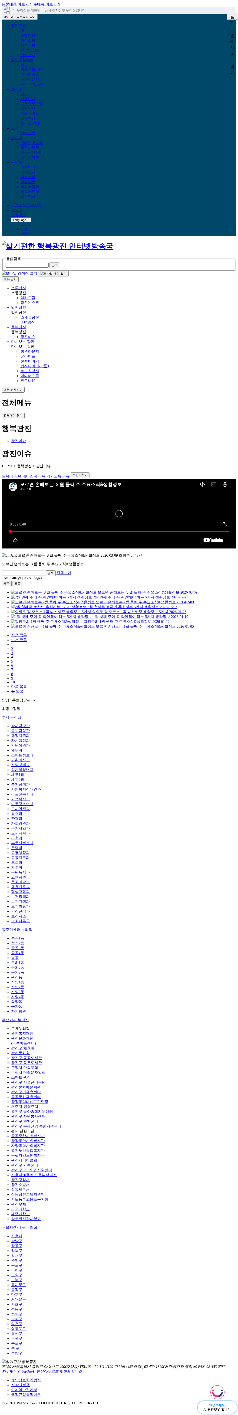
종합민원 (27, 35)
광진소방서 (20, 1185)
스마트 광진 (21, 1077)
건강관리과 (20, 911)
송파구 (16, 1319)
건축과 (16, 838)
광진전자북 (29, 157)
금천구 (16, 1270)
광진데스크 (29, 303)
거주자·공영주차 (24, 1107)
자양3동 (17, 992)
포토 (17, 583)
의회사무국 (20, 921)
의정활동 (27, 182)
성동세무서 (20, 1190)
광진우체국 (20, 1204)
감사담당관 (20, 726)
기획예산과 (20, 760)
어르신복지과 (22, 794)
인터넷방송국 (31, 143)
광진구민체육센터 (26, 1092)
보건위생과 (20, 901)
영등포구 (18, 1329)
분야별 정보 (30, 50)
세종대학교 (20, 1214)
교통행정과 (20, 853)
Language (19, 220)
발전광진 (18, 307)
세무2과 (17, 779)
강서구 (16, 1255)
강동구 (16, 1246)
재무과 (16, 750)
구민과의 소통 (32, 84)
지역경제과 (20, 765)
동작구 (16, 1290)
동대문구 (18, 1285)
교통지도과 (20, 858)
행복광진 (18, 327)
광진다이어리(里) (34, 366)
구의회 (16, 162)
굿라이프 (27, 356)
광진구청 (18, 26)
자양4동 (17, 997)
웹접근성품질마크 (26, 1395)
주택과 (16, 848)
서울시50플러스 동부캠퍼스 (34, 1175)
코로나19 (27, 381)
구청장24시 (29, 79)
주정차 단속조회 (24, 1068)
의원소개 (27, 172)
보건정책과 (20, 897)
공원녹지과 (20, 872)
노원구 (16, 1275)
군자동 (16, 1006)
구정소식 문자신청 (26, 205)
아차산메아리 (31, 152)
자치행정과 (20, 740)
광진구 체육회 (22, 1048)
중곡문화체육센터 (26, 1097)
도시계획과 (20, 833)
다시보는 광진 (22, 342)
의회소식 (27, 177)
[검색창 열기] (19, 273)
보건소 (16, 89)
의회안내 (27, 167)
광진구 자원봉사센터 (28, 1116)
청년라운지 (29, 351)
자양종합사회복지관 (28, 1146)
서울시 (16, 1236)
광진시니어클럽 (24, 1160)
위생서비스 (29, 113)
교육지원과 (20, 877)
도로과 (16, 862)
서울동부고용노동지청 (29, 1199)
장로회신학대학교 (26, 1219)
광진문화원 (20, 1053)
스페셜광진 (29, 317)
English (26, 224)
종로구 (16, 1343)
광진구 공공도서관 (26, 1058)
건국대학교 (20, 1209)
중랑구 (16, 1353)
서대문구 (18, 1299)
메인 (24, 31)
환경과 (16, 819)
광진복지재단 (22, 1033)
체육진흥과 (20, 887)
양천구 (16, 1324)
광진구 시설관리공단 (28, 1082)
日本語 (26, 234)
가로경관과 (20, 823)
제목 (7, 583)
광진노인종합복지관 (28, 1150)
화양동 (16, 1002)
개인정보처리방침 (26, 1380)
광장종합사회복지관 (28, 1141)
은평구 (16, 1338)
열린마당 (27, 196)
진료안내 (27, 99)
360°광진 (27, 322)
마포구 (16, 1295)
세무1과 (17, 775)
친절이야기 (29, 361)
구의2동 (17, 967)
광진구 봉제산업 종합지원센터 (36, 1126)
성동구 (16, 1309)
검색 (51, 573)
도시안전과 (20, 809)
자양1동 (17, 982)
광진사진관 (29, 148)
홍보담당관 (20, 731)
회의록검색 (29, 187)
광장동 (16, 977)
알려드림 (27, 298)
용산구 (16, 1334)
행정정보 (27, 45)
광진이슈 (27, 337)
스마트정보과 (22, 755)
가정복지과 (20, 799)
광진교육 (27, 133)
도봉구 (16, 1280)
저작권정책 (20, 1385)
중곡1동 (17, 938)
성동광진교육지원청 (28, 1194)
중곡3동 (17, 948)
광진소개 (27, 55)
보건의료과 (20, 906)
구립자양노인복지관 (28, 1155)
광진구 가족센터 (24, 1165)
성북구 (16, 1314)
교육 (15, 128)
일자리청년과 (22, 770)
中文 (24, 229)
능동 (15, 958)
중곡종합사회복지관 (28, 1136)
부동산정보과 (22, 843)
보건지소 (18, 916)
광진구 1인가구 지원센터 (31, 1170)
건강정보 (27, 109)
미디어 (16, 138)
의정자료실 (29, 192)
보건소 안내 (30, 123)
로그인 (16, 210)
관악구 (16, 1260)
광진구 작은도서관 (26, 1063)
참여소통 (27, 40)
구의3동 (17, 972)
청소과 (16, 814)
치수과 (16, 867)
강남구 (16, 1241)
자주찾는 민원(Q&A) (18, 1371)
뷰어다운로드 (47, 1371)
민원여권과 (20, 745)
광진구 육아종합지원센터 (32, 1111)
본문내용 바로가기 (17, 4)
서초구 (16, 1304)
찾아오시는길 (71, 1371)
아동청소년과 (22, 804)
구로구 (16, 1265)
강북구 (16, 1251)
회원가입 (18, 215)
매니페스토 (29, 74)
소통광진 (18, 288)
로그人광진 (29, 371)
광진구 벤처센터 (24, 1121)
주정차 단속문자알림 (28, 1072)
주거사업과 (20, 828)
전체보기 (63, 573)
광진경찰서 (20, 1180)
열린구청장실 (22, 60)
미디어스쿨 (29, 376)
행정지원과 (20, 736)
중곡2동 (17, 943)
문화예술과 (20, 882)
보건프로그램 (31, 104)
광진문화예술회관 (26, 1087)
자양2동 (17, 987)
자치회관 (18, 1011)
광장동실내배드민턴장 (29, 1102)
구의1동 (17, 963)
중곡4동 (17, 953)
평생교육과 (20, 892)
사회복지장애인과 (26, 789)
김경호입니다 (31, 70)
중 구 (15, 1348)
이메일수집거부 (24, 1390)
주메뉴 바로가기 (46, 4)
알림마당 (27, 118)
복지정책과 (20, 784)
